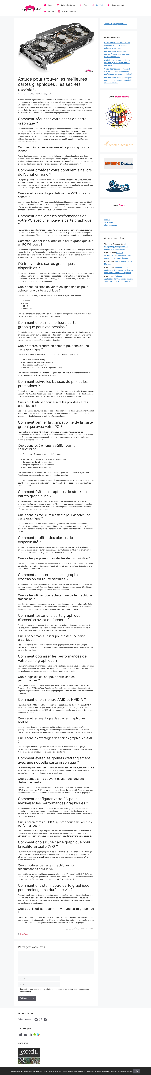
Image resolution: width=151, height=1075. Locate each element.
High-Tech (24, 934)
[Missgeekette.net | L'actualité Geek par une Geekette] (30, 8)
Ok (136, 1071)
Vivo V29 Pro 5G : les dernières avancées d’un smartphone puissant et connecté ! (117, 45)
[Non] (148, 1071)
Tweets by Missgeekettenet (115, 24)
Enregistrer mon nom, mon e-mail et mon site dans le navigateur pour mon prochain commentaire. (54, 990)
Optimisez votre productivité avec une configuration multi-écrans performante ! (118, 62)
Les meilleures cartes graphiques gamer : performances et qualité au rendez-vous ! (118, 80)
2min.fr (107, 220)
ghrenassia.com (110, 225)
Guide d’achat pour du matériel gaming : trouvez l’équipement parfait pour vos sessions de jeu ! (118, 71)
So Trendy (108, 222)
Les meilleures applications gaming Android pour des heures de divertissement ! (117, 54)
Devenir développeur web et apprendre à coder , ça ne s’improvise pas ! (117, 255)
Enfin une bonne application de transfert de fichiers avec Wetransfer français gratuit (118, 270)
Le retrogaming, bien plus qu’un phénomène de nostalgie (116, 246)
